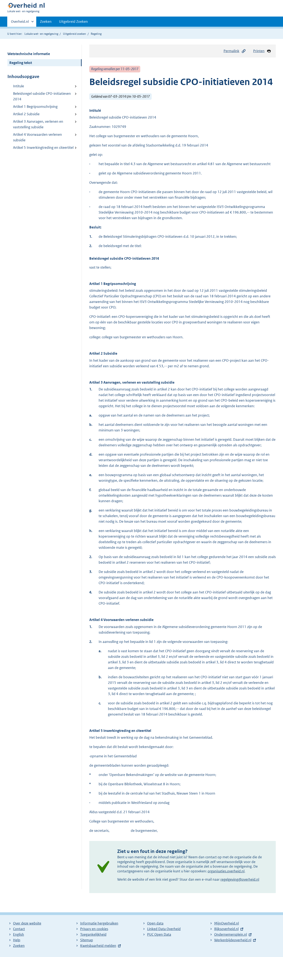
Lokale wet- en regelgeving (41, 34)
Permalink (231, 51)
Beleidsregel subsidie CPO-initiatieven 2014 (42, 96)
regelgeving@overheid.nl (239, 879)
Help (16, 940)
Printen (259, 51)
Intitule (18, 86)
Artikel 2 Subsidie (26, 114)
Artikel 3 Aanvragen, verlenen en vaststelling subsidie (38, 124)
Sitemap (86, 940)
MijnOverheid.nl (226, 923)
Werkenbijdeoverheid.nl (232, 940)
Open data (155, 923)
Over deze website (27, 923)
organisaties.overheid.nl (226, 871)
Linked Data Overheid (164, 929)
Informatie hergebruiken (99, 923)
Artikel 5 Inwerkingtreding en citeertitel (43, 147)
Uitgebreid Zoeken (73, 21)
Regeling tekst (20, 62)
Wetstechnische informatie (28, 54)
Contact (19, 929)
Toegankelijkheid (93, 934)
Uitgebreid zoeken (74, 34)
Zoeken (46, 21)
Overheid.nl (20, 23)
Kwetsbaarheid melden (98, 945)
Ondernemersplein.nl (230, 934)
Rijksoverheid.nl (226, 929)
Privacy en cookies (94, 929)
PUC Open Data (159, 934)
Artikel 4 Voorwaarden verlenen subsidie (37, 137)
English (18, 934)
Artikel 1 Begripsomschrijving (35, 106)
